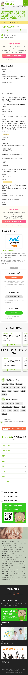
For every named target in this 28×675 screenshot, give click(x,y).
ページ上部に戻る (14, 267)
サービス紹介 (17, 603)
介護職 (9, 391)
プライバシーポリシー (6, 605)
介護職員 (23, 391)
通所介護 (4, 394)
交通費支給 (19, 384)
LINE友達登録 (14, 312)
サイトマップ (21, 605)
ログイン (9, 593)
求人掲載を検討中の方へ (7, 603)
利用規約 (23, 603)
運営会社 (15, 605)
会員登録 (19, 593)
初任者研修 (5, 384)
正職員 (4, 391)
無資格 (12, 384)
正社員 (23, 387)
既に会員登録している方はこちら (14, 59)
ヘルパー (16, 391)
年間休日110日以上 (7, 387)
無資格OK (16, 387)
